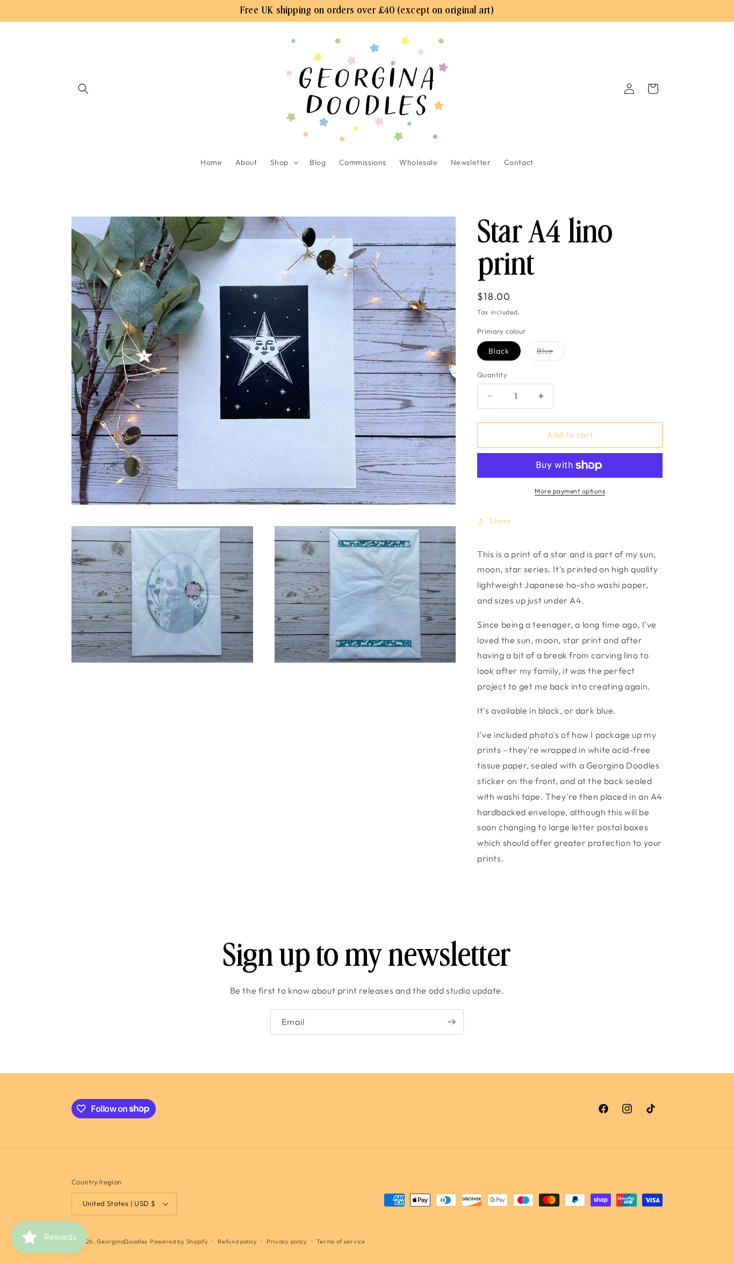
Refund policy (237, 1241)
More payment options (570, 491)
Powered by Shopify (179, 1241)
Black (498, 351)
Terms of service (340, 1241)
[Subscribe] (451, 1022)
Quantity (492, 374)
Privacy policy (287, 1241)
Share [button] (501, 521)
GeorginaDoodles (122, 1241)
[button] (83, 88)
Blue (551, 353)
